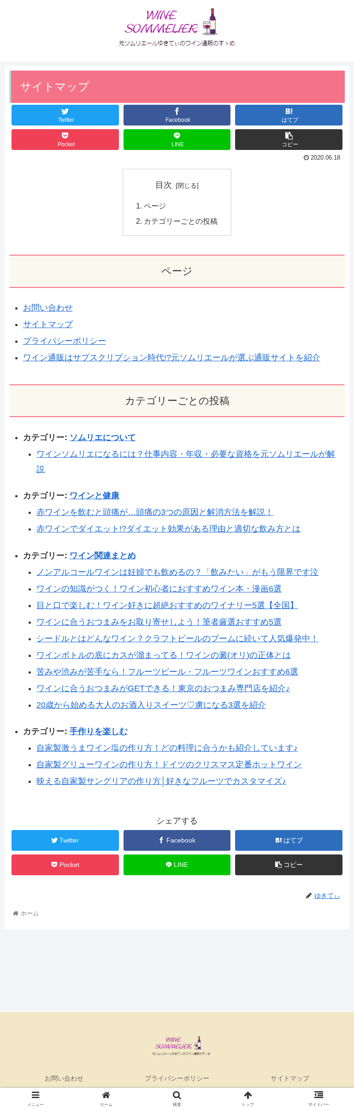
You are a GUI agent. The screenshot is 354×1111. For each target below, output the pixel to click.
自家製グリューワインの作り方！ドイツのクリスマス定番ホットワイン (169, 764)
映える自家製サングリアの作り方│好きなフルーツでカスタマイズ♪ (161, 781)
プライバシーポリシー (64, 341)
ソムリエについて (103, 437)
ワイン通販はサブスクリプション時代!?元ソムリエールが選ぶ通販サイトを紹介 (171, 357)
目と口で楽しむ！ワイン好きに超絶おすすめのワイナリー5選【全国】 (167, 605)
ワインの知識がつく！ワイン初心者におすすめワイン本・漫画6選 (159, 588)
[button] (327, 873)
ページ (155, 206)
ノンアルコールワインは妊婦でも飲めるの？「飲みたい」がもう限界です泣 (177, 572)
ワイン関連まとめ (103, 555)
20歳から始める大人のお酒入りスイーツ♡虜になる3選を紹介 (151, 705)
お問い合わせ (48, 307)
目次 (163, 185)
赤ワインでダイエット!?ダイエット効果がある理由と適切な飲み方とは (168, 528)
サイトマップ (48, 324)
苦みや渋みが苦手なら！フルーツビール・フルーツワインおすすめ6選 (167, 671)
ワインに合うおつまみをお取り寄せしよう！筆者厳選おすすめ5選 (159, 622)
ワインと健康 (94, 495)
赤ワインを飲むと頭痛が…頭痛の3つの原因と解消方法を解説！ (154, 512)
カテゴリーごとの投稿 (181, 221)
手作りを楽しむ (99, 731)
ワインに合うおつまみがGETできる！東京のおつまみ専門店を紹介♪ (163, 688)
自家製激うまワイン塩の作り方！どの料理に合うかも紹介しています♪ (167, 748)
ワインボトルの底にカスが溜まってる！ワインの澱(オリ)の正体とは (163, 655)
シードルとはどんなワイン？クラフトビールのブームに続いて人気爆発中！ (177, 638)
